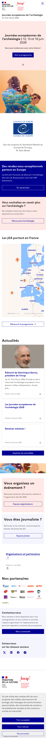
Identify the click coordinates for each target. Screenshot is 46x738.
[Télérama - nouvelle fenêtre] (22, 597)
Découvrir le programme (21, 324)
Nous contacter (23, 631)
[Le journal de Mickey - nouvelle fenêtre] (30, 591)
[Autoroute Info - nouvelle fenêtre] (5, 591)
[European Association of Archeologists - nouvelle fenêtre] (30, 597)
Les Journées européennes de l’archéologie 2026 (20, 406)
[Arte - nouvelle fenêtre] (39, 586)
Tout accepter (23, 719)
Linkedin (11, 652)
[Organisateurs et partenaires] (7, 568)
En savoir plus (23, 187)
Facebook (18, 652)
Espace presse (23, 535)
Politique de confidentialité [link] (11, 736)
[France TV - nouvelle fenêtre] (14, 597)
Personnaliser (23, 733)
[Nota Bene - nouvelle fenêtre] (39, 591)
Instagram (25, 652)
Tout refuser (23, 726)
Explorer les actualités (23, 453)
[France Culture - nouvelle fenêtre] (5, 597)
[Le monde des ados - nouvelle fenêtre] (22, 591)
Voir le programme (23, 54)
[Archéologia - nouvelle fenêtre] (22, 586)
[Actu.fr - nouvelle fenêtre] (14, 586)
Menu (42, 3)
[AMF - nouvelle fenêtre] (5, 586)
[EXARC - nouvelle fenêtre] (5, 602)
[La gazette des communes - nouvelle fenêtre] (14, 591)
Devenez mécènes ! (15, 428)
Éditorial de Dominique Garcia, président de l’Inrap (21, 374)
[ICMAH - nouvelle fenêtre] (39, 597)
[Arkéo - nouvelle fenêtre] (30, 586)
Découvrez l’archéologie (23, 220)
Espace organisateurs (23, 504)
